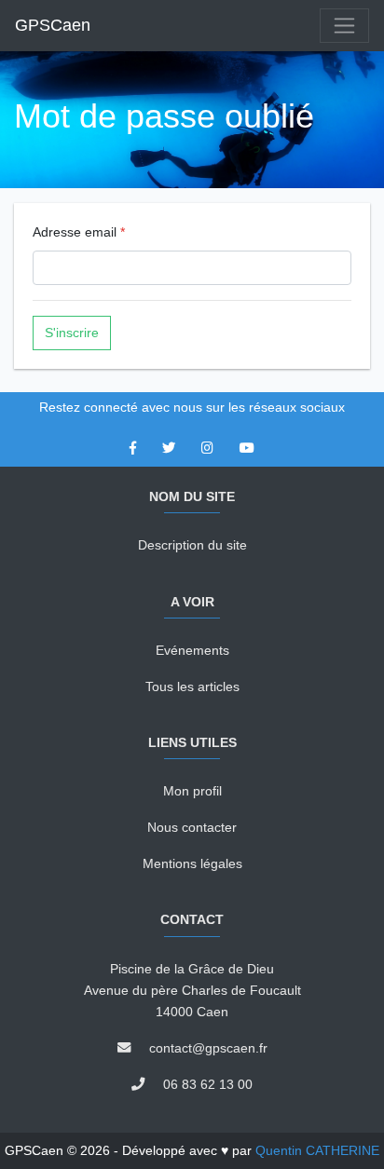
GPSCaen (52, 25)
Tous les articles (192, 686)
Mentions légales (192, 863)
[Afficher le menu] (344, 25)
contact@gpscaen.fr (208, 1047)
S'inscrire (72, 332)
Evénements (192, 650)
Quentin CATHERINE (317, 1150)
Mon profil (192, 790)
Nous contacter (192, 827)
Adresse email (79, 231)
